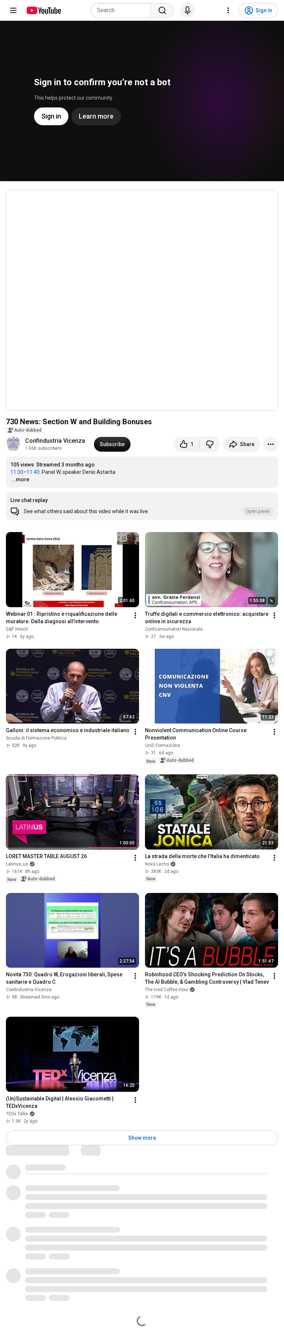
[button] (142, 506)
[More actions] (270, 444)
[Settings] (228, 10)
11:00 (16, 472)
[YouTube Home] (43, 10)
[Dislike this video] (209, 444)
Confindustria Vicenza (55, 440)
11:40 (33, 472)
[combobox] (123, 10)
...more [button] (20, 479)
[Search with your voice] (187, 10)
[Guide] (13, 10)
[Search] (162, 10)
